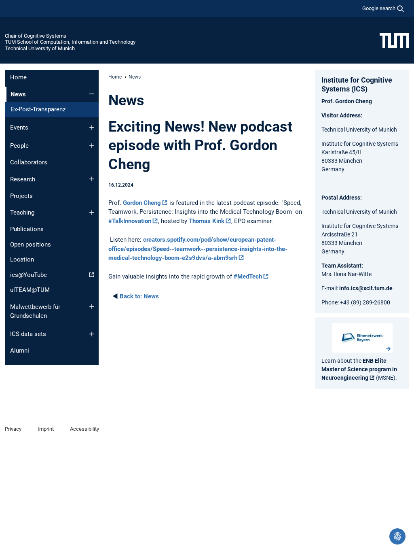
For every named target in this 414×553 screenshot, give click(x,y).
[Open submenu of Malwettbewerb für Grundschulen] (92, 306)
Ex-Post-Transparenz (38, 109)
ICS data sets (28, 334)
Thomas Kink (206, 221)
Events (19, 127)
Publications (27, 229)
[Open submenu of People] (92, 146)
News (139, 296)
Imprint (46, 429)
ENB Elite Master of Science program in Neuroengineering (359, 369)
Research (22, 179)
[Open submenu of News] (92, 94)
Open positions (30, 244)
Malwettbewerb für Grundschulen (35, 311)
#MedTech (248, 276)
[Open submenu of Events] (92, 127)
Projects (21, 196)
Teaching (22, 212)
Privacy (13, 429)
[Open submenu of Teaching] (92, 212)
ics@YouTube (28, 275)
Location (22, 259)
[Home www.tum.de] (394, 40)
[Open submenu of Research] (92, 179)
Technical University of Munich (40, 48)
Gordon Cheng (142, 202)
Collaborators (28, 162)
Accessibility (84, 429)
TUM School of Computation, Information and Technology (70, 42)
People (19, 145)
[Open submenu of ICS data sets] (92, 334)
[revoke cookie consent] (397, 536)
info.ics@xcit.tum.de (366, 288)
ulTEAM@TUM (30, 290)
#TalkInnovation (129, 221)
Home (18, 77)
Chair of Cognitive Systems (35, 36)
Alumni (19, 350)
